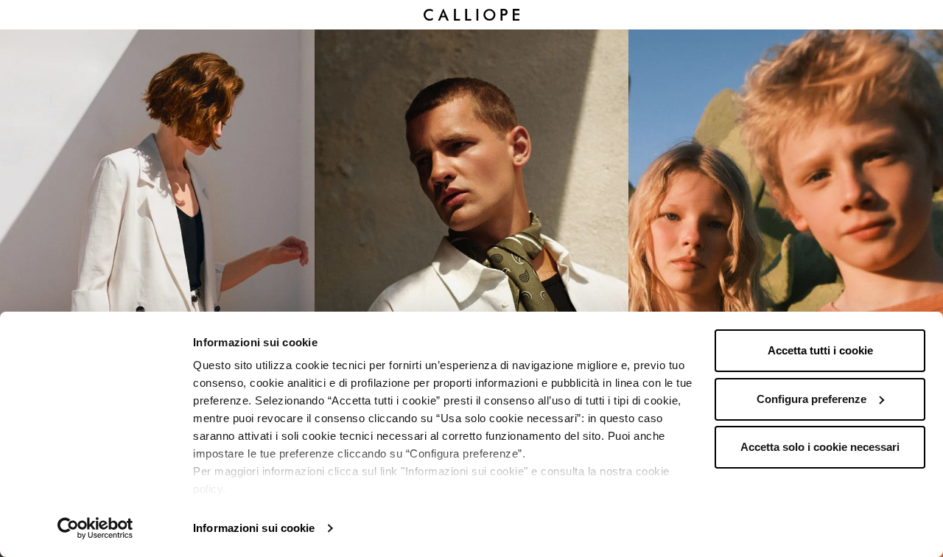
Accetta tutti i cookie (820, 350)
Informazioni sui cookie (254, 528)
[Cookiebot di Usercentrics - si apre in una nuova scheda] (95, 528)
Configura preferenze (811, 399)
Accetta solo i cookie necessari (820, 447)
